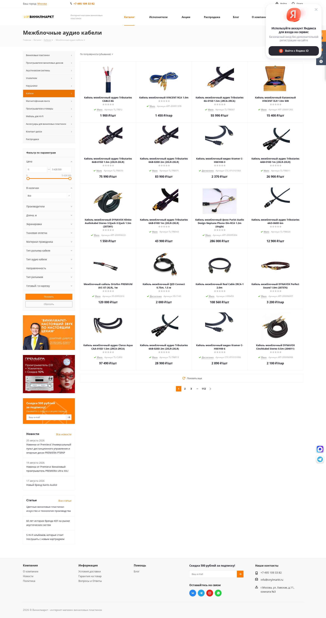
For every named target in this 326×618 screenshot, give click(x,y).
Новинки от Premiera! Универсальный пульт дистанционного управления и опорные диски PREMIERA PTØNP (48, 448)
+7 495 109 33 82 (84, 3)
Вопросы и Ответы (90, 581)
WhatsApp (218, 593)
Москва (42, 3)
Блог (136, 571)
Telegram (201, 593)
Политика (29, 581)
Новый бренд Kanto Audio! (41, 484)
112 (204, 388)
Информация (88, 565)
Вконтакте (192, 593)
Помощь (140, 565)
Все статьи (64, 500)
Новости (28, 576)
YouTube (209, 593)
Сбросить (49, 304)
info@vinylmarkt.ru (272, 579)
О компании (30, 571)
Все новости (63, 434)
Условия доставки (89, 571)
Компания (30, 565)
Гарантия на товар (90, 576)
